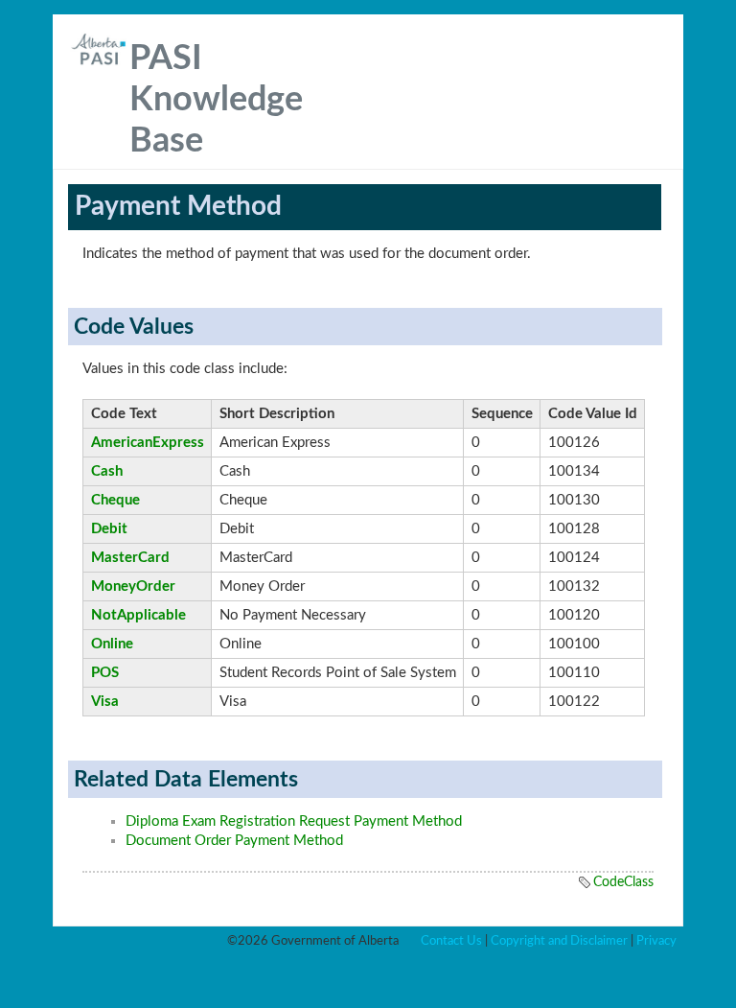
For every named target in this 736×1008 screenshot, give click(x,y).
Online (112, 644)
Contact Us (451, 941)
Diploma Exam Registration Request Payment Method (294, 821)
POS (105, 673)
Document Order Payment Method (234, 840)
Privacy (656, 941)
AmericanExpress (147, 442)
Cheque (115, 500)
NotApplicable (138, 615)
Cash (107, 471)
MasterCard (130, 558)
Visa (105, 701)
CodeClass (623, 882)
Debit (109, 529)
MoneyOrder (133, 586)
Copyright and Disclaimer (559, 941)
